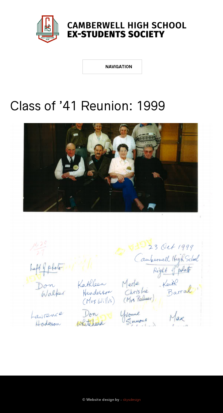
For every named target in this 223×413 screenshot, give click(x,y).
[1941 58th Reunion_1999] (111, 224)
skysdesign (132, 399)
